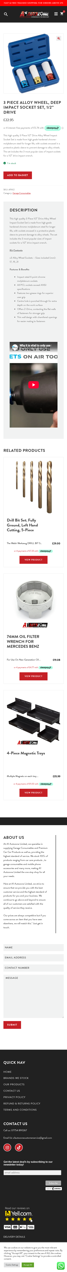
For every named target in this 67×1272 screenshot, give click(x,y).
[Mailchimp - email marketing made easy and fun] (53, 1188)
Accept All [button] (28, 1264)
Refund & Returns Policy (21, 1103)
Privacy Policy (14, 1097)
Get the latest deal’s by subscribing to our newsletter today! (28, 1163)
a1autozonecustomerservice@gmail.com (32, 1138)
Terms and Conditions (20, 1110)
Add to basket (17, 175)
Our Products (14, 1084)
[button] (58, 38)
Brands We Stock (16, 1078)
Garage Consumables (22, 193)
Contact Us (11, 1091)
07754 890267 (19, 1130)
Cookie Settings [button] (12, 1264)
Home (7, 1072)
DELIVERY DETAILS (14, 1237)
